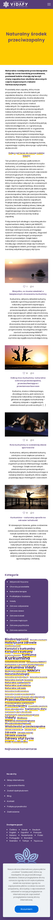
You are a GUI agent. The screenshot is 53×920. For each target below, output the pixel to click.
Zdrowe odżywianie (19, 606)
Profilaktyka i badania (20, 596)
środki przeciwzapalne (16, 741)
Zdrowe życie (30, 729)
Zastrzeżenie (13, 811)
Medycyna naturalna (15, 671)
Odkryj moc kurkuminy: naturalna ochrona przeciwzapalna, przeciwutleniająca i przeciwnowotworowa (27, 382)
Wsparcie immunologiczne (20, 720)
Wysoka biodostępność (18, 723)
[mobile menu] (49, 4)
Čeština (13, 829)
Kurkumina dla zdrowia (15, 662)
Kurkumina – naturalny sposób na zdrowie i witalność (28, 519)
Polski (40, 835)
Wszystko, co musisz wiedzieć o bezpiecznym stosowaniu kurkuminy (28, 292)
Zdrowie (10, 732)
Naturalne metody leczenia (19, 680)
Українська (38, 840)
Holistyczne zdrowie (21, 642)
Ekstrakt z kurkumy (38, 640)
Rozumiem (26, 909)
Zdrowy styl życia (19, 738)
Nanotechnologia (17, 673)
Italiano (12, 835)
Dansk (25, 829)
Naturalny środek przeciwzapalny (20, 694)
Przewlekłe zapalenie (37, 706)
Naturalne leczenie (38, 677)
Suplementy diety (36, 709)
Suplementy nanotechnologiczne (22, 715)
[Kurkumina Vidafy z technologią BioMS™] (15, 4)
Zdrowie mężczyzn (19, 620)
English (12, 832)
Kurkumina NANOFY (36, 661)
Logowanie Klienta (16, 785)
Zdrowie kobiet (17, 615)
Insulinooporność (13, 646)
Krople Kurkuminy (13, 655)
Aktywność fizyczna (19, 581)
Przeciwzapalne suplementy (19, 703)
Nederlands (27, 835)
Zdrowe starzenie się (14, 729)
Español (25, 832)
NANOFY (33, 670)
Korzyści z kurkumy (19, 651)
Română (28, 838)
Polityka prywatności (17, 806)
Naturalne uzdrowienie (18, 685)
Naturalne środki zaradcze (17, 691)
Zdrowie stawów (15, 735)
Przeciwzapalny (16, 705)
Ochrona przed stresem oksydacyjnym (25, 697)
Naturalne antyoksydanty (17, 677)
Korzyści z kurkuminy (20, 648)
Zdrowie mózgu (25, 732)
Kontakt (10, 801)
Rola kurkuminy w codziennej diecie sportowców (28, 446)
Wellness (22, 718)
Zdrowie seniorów (18, 630)
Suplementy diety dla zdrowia (18, 712)
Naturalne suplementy (18, 682)
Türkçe (25, 840)
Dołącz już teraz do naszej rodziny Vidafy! (26, 154)
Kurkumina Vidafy (20, 667)
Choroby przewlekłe (19, 586)
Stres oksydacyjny (14, 709)
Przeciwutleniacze (20, 699)
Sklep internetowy (15, 780)
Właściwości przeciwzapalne (25, 726)
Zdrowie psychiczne (19, 625)
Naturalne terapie (18, 591)
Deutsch (36, 829)
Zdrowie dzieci (17, 610)
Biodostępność (17, 639)
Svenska (13, 840)
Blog (9, 796)
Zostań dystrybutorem (17, 790)
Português (14, 838)
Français (37, 832)
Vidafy (13, 601)
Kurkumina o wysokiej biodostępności (24, 664)
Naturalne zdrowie (15, 688)
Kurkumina (17, 658)
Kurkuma (29, 654)
